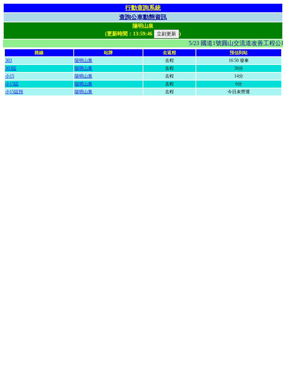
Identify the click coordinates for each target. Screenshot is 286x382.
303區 (10, 68)
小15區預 (14, 91)
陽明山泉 (83, 60)
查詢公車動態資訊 (143, 17)
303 (8, 60)
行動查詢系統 (143, 7)
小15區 (12, 84)
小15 (9, 76)
